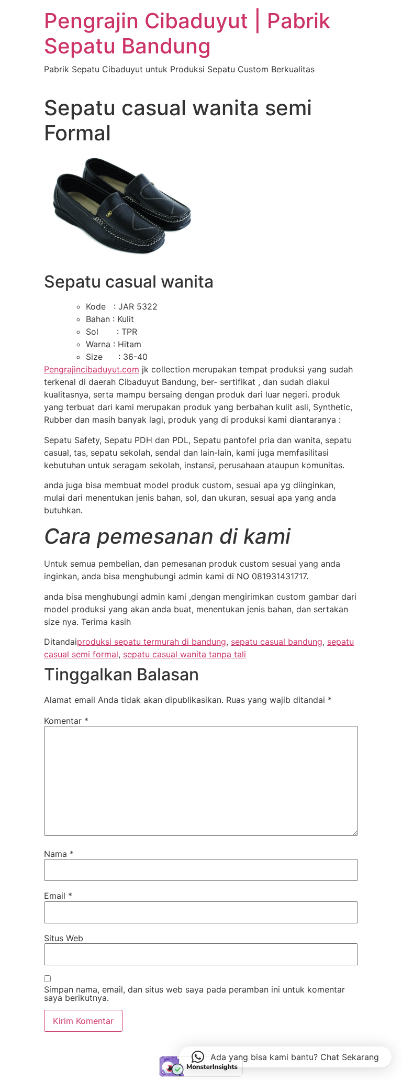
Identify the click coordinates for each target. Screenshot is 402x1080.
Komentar (66, 721)
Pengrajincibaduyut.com (91, 369)
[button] (285, 1056)
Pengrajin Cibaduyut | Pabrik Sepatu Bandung (187, 33)
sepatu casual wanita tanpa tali (184, 654)
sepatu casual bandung (276, 641)
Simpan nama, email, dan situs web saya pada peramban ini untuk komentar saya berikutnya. (194, 993)
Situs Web (63, 938)
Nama (59, 854)
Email (58, 895)
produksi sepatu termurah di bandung (151, 641)
